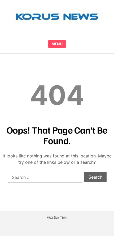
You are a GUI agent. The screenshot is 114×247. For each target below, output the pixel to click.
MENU (57, 44)
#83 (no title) (57, 218)
